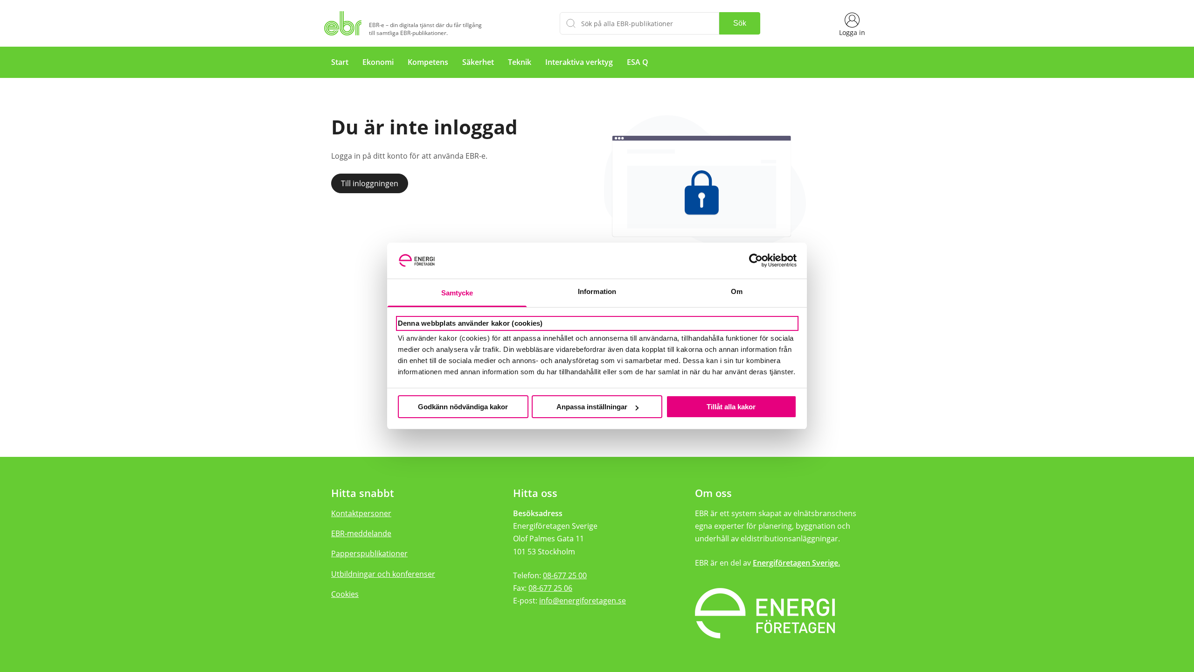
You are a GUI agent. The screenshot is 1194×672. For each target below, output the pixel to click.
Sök (739, 23)
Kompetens (428, 62)
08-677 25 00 (565, 575)
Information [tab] (597, 291)
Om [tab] (737, 291)
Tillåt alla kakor (731, 407)
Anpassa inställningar (591, 407)
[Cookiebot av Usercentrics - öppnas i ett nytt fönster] (756, 261)
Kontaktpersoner (361, 513)
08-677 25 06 (550, 588)
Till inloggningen (369, 183)
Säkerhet (478, 62)
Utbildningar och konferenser (383, 574)
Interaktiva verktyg (579, 62)
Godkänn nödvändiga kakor (463, 407)
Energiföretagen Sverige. (796, 563)
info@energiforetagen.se (582, 600)
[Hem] (344, 23)
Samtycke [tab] (457, 293)
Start (339, 62)
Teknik (519, 62)
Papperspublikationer (369, 553)
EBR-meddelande (361, 533)
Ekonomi (378, 62)
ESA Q (637, 62)
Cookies (345, 594)
